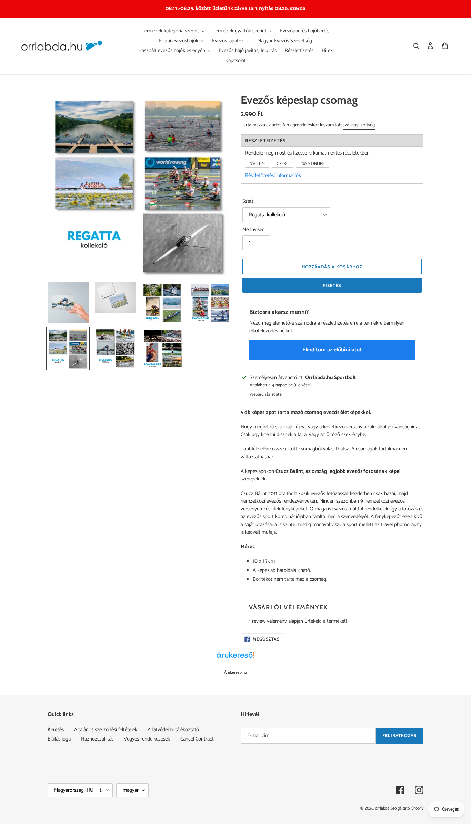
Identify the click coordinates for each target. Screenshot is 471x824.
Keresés (56, 729)
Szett (247, 202)
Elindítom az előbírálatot (332, 350)
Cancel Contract (197, 739)
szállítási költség (359, 125)
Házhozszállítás (97, 739)
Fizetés (332, 285)
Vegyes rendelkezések (147, 739)
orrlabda (382, 808)
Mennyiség (253, 230)
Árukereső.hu (235, 672)
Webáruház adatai (266, 394)
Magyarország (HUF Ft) (78, 790)
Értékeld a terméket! (325, 621)
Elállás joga (59, 739)
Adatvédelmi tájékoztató (173, 729)
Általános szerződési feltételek (105, 729)
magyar (131, 790)
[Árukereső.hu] (235, 658)
